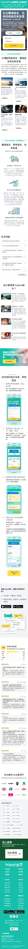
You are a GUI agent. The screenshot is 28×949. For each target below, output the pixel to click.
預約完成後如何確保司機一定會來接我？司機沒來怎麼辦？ (12, 264)
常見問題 (9, 5)
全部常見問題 (22, 274)
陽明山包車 (7, 887)
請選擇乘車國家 (8, 38)
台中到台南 (20, 908)
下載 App (3, 5)
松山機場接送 (7, 901)
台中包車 (21, 887)
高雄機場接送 (7, 905)
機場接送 (19, 5)
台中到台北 (20, 901)
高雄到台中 (20, 905)
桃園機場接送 (7, 899)
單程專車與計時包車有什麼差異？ (11, 241)
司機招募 (7, 874)
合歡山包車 (7, 889)
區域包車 (20, 879)
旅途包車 (7, 879)
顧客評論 (6, 6)
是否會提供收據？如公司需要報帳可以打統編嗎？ (12, 257)
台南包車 (21, 891)
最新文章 (24, 5)
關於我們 (11, 6)
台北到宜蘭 (20, 903)
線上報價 (22, 6)
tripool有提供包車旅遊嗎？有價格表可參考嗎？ (12, 251)
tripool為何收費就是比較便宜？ (11, 245)
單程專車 (20, 869)
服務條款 (16, 925)
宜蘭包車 (21, 883)
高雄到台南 (20, 899)
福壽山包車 (7, 891)
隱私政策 (12, 925)
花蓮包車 (21, 885)
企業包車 (7, 871)
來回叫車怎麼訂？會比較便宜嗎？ (11, 269)
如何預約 (16, 6)
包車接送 (14, 5)
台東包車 (21, 889)
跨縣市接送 (21, 895)
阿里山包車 (7, 883)
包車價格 (7, 869)
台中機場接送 (7, 903)
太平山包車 (7, 885)
